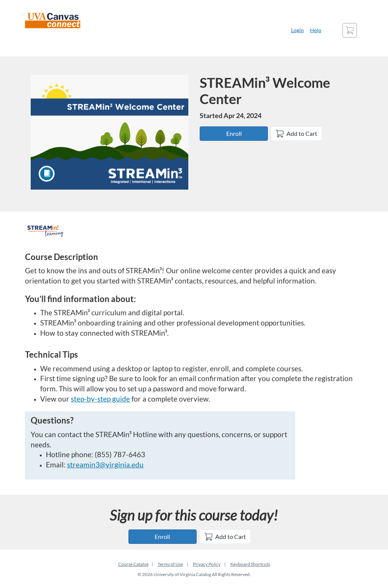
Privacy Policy (207, 564)
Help (315, 30)
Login (297, 30)
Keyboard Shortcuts (250, 564)
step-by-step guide (100, 399)
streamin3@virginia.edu (105, 465)
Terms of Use (170, 564)
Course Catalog (133, 564)
